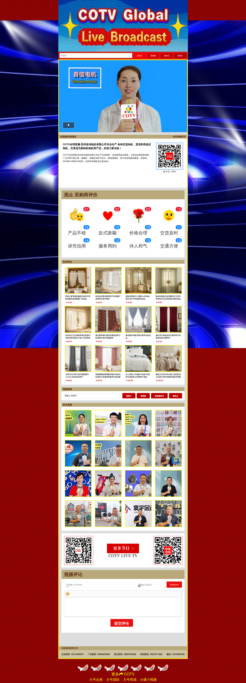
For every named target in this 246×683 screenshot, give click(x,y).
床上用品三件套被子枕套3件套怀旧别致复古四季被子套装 (138, 375)
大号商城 (129, 679)
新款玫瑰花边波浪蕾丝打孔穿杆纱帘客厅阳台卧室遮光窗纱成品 (168, 297)
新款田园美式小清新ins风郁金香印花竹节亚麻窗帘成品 (138, 297)
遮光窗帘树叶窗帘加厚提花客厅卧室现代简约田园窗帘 (108, 336)
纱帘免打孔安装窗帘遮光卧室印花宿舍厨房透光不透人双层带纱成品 (77, 338)
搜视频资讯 (159, 396)
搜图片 (129, 396)
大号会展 (96, 679)
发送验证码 (172, 585)
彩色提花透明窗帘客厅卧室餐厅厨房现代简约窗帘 (108, 297)
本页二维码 (169, 156)
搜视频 (143, 396)
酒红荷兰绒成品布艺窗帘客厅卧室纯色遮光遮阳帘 (168, 336)
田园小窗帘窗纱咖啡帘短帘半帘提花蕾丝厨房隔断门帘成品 (77, 297)
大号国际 (113, 679)
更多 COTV (123, 674)
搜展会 (175, 396)
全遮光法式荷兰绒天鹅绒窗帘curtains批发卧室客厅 (77, 375)
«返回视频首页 (179, 137)
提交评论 (121, 624)
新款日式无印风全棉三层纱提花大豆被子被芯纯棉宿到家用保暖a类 (168, 377)
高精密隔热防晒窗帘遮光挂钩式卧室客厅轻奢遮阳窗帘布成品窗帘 (108, 377)
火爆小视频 (148, 679)
